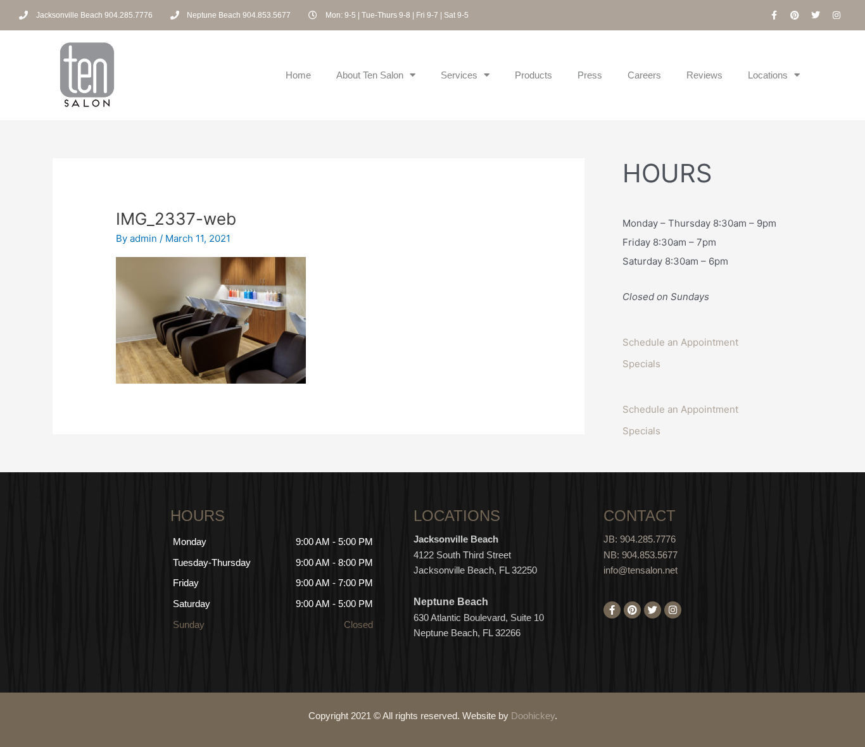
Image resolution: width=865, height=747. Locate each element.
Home (298, 75)
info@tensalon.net (640, 570)
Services (459, 75)
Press (590, 75)
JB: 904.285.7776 (639, 539)
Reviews (704, 75)
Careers (644, 75)
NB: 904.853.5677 (640, 554)
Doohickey (533, 715)
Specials (641, 364)
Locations (768, 75)
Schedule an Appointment (680, 342)
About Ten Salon (369, 75)
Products (533, 75)
